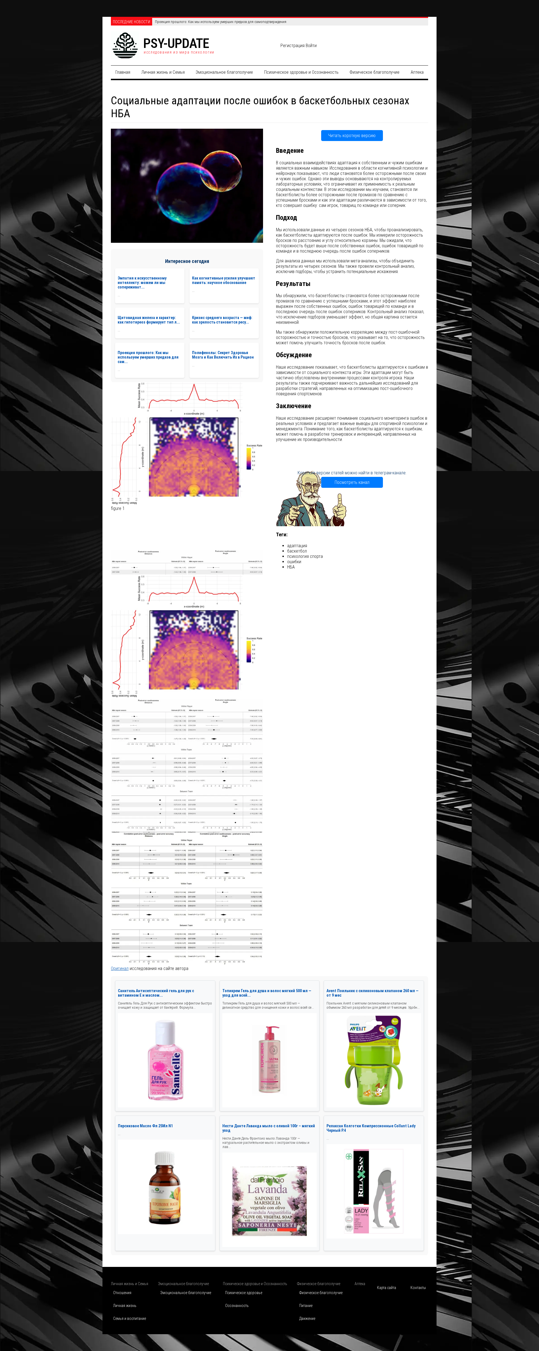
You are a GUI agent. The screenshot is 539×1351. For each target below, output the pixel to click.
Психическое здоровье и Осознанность (301, 72)
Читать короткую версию (352, 135)
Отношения (122, 1292)
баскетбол (297, 551)
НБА (291, 567)
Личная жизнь (124, 1305)
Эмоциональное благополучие (224, 72)
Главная (122, 72)
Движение (307, 1318)
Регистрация (292, 45)
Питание (305, 1305)
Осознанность (237, 1305)
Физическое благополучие (374, 72)
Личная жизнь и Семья (163, 72)
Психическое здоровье (243, 1292)
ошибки (294, 561)
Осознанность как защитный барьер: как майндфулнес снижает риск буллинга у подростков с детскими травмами (245, 22)
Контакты (418, 1287)
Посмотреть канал (352, 482)
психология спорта (305, 556)
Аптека (417, 72)
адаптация (297, 545)
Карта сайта (386, 1287)
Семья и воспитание (129, 1318)
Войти (311, 45)
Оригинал (120, 968)
